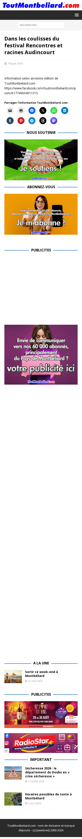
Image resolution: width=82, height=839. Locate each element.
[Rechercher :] (41, 25)
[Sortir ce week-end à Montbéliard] (13, 676)
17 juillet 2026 (36, 781)
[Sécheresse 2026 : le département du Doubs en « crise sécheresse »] (13, 773)
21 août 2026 (35, 680)
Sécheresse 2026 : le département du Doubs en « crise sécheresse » (47, 772)
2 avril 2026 (34, 803)
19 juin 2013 (15, 63)
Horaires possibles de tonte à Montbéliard (48, 796)
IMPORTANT (41, 759)
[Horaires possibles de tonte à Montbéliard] (13, 799)
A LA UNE (41, 663)
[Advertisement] (41, 288)
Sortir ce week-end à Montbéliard (41, 674)
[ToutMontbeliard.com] (41, 8)
